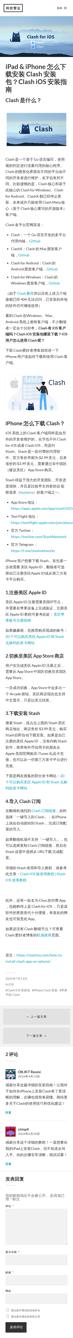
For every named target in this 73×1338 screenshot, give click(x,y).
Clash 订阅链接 (44, 810)
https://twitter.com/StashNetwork (38, 536)
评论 (9, 1206)
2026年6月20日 (29, 1133)
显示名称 (12, 1252)
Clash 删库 (25, 293)
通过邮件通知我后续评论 (25, 1310)
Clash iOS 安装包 (18, 990)
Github (34, 241)
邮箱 (9, 1272)
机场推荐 (44, 935)
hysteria (26, 492)
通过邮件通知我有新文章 (25, 1316)
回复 (8, 1112)
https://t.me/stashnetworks (33, 550)
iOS (11, 984)
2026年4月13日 (29, 1076)
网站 (8, 1291)
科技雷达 (13, 8)
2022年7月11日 (16, 978)
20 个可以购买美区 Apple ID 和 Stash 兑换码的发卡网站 (36, 782)
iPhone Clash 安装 (46, 990)
